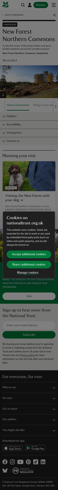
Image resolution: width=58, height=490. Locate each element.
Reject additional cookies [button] (28, 264)
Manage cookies (27, 272)
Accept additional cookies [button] (29, 254)
